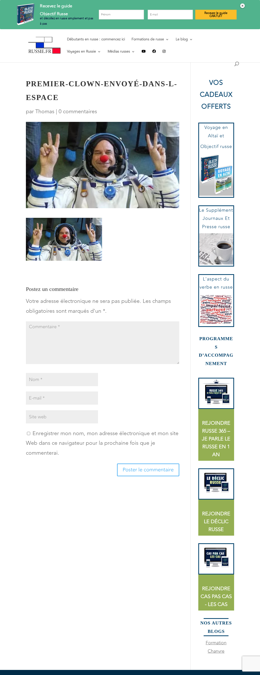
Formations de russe (148, 40)
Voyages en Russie (81, 52)
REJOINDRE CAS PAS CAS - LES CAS (216, 596)
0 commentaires (78, 111)
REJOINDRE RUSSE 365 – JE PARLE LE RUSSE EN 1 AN (216, 438)
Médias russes (119, 52)
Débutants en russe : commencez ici (96, 40)
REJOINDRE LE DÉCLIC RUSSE (216, 521)
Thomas (44, 111)
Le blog (182, 40)
